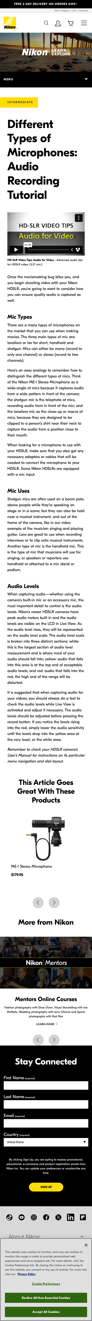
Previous (38, 902)
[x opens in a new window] (58, 1217)
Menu (8, 79)
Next (54, 902)
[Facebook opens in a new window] (46, 1217)
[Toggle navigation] (84, 22)
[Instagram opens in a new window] (34, 1217)
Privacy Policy (27, 1274)
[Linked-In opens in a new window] (70, 1217)
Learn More (45, 1024)
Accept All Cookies (45, 1312)
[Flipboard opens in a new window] (83, 1217)
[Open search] (46, 22)
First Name (19, 1077)
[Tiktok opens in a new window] (9, 1217)
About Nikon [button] (24, 1237)
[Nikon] (11, 23)
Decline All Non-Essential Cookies (46, 1298)
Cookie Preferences (46, 1284)
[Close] (86, 1245)
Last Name (19, 1096)
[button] (7, 4)
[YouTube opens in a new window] (21, 1217)
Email (14, 1115)
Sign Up (51, 1187)
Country (16, 1134)
